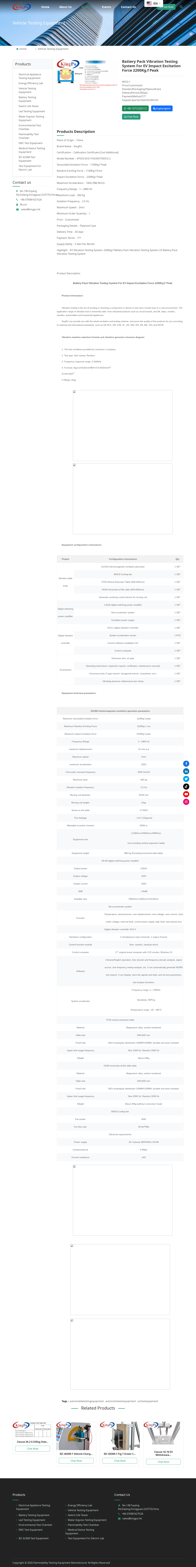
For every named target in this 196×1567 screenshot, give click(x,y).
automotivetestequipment (120, 1401)
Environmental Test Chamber (35, 1525)
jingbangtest (163, 108)
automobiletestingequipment (87, 1401)
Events (106, 7)
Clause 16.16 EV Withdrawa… (163, 1453)
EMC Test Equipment (31, 143)
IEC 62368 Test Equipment (34, 1538)
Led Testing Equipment (32, 111)
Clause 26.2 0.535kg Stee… (32, 1441)
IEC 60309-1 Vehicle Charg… (76, 1454)
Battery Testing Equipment (34, 1515)
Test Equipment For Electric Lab (86, 1538)
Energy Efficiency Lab (31, 83)
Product (86, 7)
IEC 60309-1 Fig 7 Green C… (120, 1454)
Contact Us (128, 7)
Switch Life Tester (29, 106)
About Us (65, 7)
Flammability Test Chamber (83, 1525)
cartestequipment (147, 1401)
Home (45, 7)
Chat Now (167, 7)
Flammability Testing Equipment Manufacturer (60, 1562)
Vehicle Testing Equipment (39, 23)
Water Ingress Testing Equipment (87, 1520)
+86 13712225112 (136, 108)
